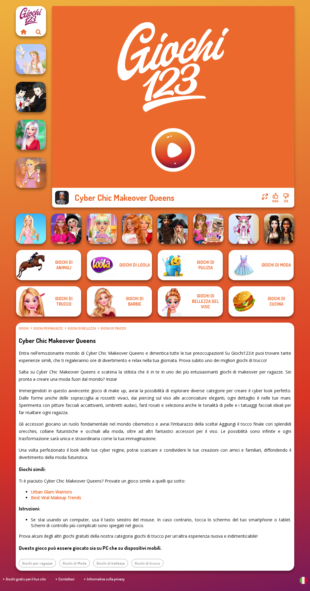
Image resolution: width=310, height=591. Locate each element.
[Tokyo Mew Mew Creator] (244, 229)
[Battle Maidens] (279, 229)
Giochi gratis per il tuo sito (26, 579)
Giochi (24, 328)
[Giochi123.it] (23, 31)
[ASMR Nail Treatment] (208, 229)
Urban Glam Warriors (51, 492)
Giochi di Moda (75, 563)
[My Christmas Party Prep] (31, 135)
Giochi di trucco (113, 328)
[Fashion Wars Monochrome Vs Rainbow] (66, 229)
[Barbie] (31, 229)
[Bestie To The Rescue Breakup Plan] (137, 229)
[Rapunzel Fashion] (31, 173)
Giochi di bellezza (82, 328)
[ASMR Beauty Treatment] (102, 229)
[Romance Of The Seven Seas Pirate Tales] (172, 229)
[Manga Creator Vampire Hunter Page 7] (31, 97)
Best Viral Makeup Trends (56, 497)
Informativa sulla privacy (105, 579)
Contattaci (66, 579)
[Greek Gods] (31, 59)
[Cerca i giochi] (38, 31)
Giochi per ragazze (48, 328)
